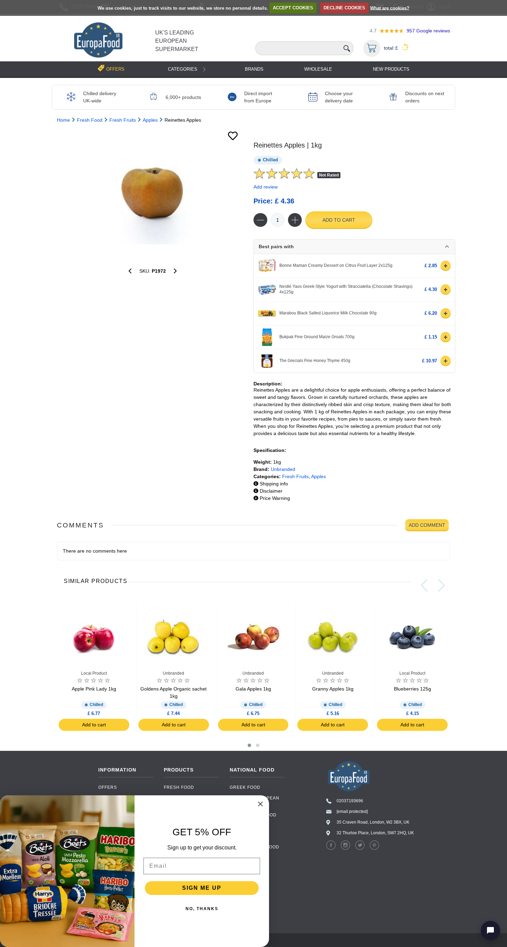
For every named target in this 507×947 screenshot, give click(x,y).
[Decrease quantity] (260, 220)
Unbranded (283, 469)
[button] (249, 745)
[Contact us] (490, 930)
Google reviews (428, 30)
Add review (266, 187)
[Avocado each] (175, 271)
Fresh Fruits (295, 476)
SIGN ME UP (201, 888)
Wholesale (318, 69)
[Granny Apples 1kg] (130, 271)
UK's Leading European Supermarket (176, 41)
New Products (391, 69)
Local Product (94, 673)
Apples (318, 476)
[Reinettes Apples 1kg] (152, 193)
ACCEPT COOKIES (293, 7)
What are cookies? (389, 7)
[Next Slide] (441, 585)
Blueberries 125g (412, 689)
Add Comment (427, 525)
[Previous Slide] (424, 585)
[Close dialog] (260, 804)
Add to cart (338, 220)
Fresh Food (179, 787)
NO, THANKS (202, 908)
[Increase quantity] (295, 220)
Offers (107, 787)
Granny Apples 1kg (333, 689)
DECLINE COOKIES (344, 7)
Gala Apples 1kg (253, 689)
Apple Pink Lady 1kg (94, 689)
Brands (254, 69)
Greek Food (245, 787)
